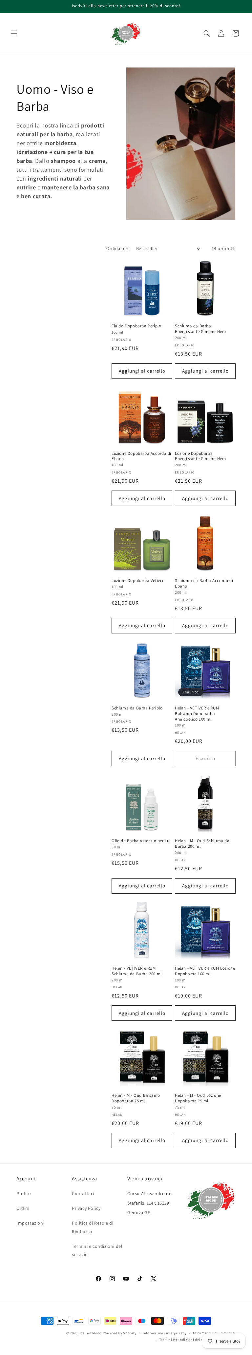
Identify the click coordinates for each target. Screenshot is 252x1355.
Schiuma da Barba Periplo (137, 708)
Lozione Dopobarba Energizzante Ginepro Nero (200, 456)
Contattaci (83, 1193)
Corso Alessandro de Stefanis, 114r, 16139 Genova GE (149, 1202)
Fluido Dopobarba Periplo (136, 326)
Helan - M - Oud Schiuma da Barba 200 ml (202, 843)
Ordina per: (117, 248)
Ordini (23, 1208)
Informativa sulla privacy (165, 1333)
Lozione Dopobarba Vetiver (138, 580)
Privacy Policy (86, 1208)
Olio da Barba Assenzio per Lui (141, 840)
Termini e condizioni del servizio (97, 1250)
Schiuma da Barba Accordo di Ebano (204, 583)
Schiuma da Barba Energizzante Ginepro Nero (200, 328)
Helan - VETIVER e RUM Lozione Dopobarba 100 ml (205, 971)
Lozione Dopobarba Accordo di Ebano (141, 456)
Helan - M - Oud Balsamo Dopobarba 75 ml (136, 1098)
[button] (14, 33)
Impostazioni (30, 1223)
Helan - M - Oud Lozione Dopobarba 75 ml (198, 1098)
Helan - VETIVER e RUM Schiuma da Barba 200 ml (137, 971)
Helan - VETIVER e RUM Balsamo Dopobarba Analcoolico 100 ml (197, 714)
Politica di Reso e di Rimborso (93, 1227)
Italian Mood (91, 1333)
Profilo (23, 1193)
